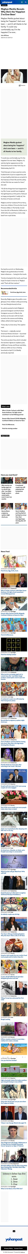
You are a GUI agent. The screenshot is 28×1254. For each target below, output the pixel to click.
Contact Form (18, 1248)
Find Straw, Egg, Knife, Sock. (18, 292)
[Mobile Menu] (22, 2)
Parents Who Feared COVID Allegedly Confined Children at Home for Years (14, 419)
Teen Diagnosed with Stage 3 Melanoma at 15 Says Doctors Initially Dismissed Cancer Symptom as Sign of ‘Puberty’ (14, 1144)
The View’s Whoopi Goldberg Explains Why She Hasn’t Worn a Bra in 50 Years (13, 934)
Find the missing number (9, 428)
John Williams (5, 35)
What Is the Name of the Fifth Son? (12, 1188)
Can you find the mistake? (9, 1060)
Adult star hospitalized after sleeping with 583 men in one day (14, 829)
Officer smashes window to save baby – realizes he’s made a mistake (13, 1040)
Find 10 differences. (8, 424)
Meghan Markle (5, 435)
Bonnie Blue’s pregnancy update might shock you (6, 514)
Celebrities (4, 5)
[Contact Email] (14, 1231)
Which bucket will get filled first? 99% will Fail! (13, 872)
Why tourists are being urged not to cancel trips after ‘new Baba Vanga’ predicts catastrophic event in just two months (7, 492)
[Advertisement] (14, 54)
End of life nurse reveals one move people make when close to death (13, 808)
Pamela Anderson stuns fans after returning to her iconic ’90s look (11, 765)
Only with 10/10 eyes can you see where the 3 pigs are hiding (13, 1102)
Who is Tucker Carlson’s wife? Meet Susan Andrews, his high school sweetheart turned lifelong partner (13, 412)
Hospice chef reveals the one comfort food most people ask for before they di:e (14, 956)
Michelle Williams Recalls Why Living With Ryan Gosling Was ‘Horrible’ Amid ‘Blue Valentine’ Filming (14, 1167)
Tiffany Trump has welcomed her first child (12, 999)
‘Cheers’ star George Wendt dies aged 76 (13, 1123)
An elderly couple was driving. (10, 914)
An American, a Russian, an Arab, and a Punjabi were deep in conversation (13, 851)
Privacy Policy (8, 1248)
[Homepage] (7, 2)
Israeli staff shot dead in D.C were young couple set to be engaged (13, 787)
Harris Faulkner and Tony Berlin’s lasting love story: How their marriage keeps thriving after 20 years (21, 517)
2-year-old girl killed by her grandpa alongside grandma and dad (12, 977)
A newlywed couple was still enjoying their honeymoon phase (20, 489)
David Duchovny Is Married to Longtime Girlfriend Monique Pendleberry (13, 893)
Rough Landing (5, 1019)
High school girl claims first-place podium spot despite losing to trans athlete (14, 1081)
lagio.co (23, 1252)
